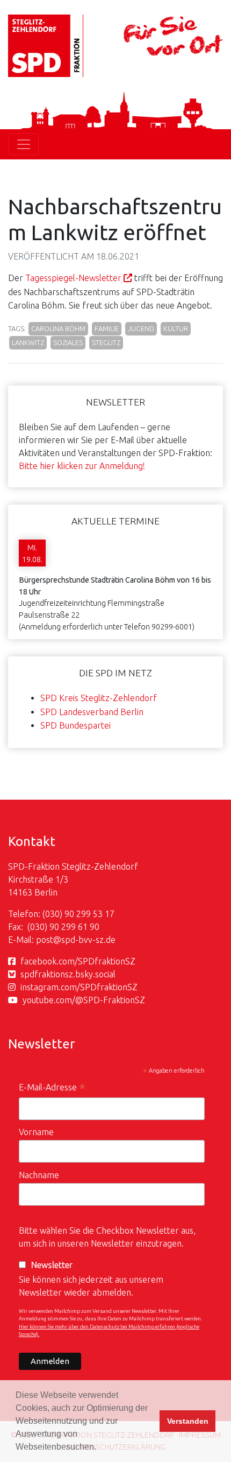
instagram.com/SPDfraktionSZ (79, 987)
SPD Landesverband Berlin (91, 712)
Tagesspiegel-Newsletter (73, 278)
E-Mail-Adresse (52, 1088)
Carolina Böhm (58, 328)
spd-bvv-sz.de (88, 940)
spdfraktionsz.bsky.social (68, 974)
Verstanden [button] (187, 1421)
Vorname (36, 1132)
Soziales (68, 342)
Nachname (39, 1175)
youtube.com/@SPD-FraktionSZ (84, 1000)
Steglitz (106, 342)
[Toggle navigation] (24, 144)
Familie (107, 328)
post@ (48, 940)
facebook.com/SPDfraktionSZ (77, 961)
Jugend (141, 328)
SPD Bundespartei (75, 725)
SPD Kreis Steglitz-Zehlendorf (98, 698)
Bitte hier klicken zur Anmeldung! (82, 466)
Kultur (175, 328)
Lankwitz (28, 342)
